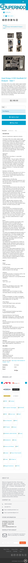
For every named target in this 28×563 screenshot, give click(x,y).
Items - (9, 16)
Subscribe (22, 543)
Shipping (22, 549)
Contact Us (8, 551)
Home (5, 25)
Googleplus (11, 20)
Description (4, 130)
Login (21, 551)
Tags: (16, 130)
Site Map (15, 551)
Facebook (3, 20)
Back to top (25, 561)
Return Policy (6, 549)
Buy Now (15, 123)
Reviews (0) (10, 130)
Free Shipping (6, 111)
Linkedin (6, 20)
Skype (14, 20)
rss (9, 20)
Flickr (17, 20)
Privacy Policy (15, 549)
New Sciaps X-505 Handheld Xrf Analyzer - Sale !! (14, 361)
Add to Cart (15, 117)
